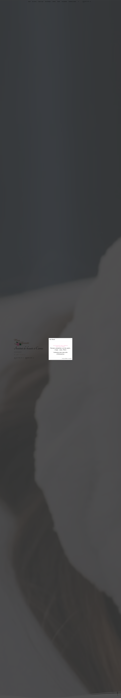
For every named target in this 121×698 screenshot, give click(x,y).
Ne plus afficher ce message (67, 358)
